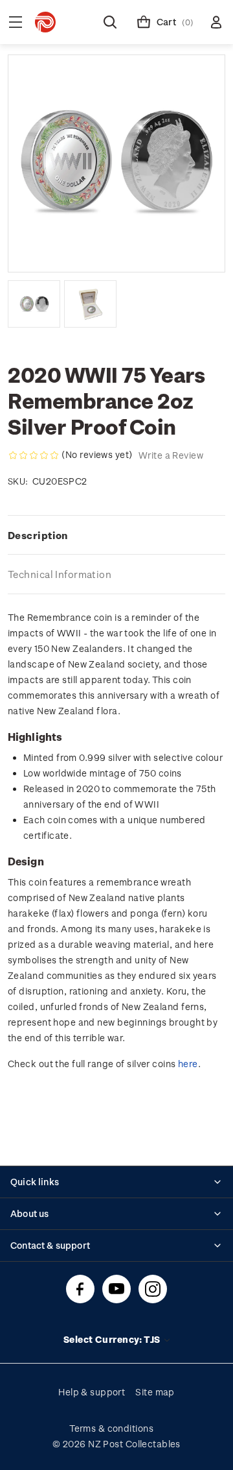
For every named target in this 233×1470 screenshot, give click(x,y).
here (188, 1063)
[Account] (216, 22)
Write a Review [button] (171, 455)
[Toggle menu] (15, 22)
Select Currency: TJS (112, 1339)
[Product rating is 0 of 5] (34, 455)
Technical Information (59, 574)
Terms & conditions (111, 1428)
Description (38, 535)
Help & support (91, 1391)
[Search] (110, 22)
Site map (155, 1391)
